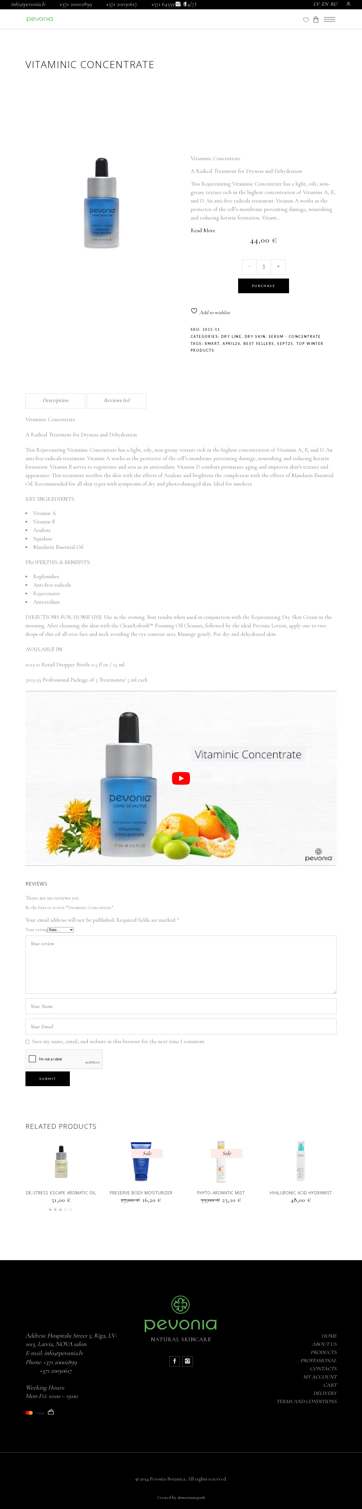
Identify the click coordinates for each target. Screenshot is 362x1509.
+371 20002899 (76, 4)
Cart (330, 1385)
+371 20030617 (121, 4)
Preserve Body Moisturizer (141, 1192)
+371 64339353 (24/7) (173, 4)
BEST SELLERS (259, 343)
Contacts (323, 1369)
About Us (324, 1344)
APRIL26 (231, 343)
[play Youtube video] (181, 778)
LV (316, 4)
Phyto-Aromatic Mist (221, 1192)
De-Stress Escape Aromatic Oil (61, 1192)
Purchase (263, 286)
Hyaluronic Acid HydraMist (301, 1192)
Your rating (36, 929)
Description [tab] (55, 400)
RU (333, 4)
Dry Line (231, 336)
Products (324, 1352)
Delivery (325, 1393)
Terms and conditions (306, 1401)
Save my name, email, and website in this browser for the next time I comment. (118, 1041)
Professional (318, 1360)
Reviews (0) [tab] (116, 400)
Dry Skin (255, 336)
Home (329, 1336)
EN (325, 4)
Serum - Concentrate (295, 336)
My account (320, 1377)
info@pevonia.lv (28, 4)
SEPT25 (285, 343)
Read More (203, 230)
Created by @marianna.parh (181, 1497)
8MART (212, 343)
